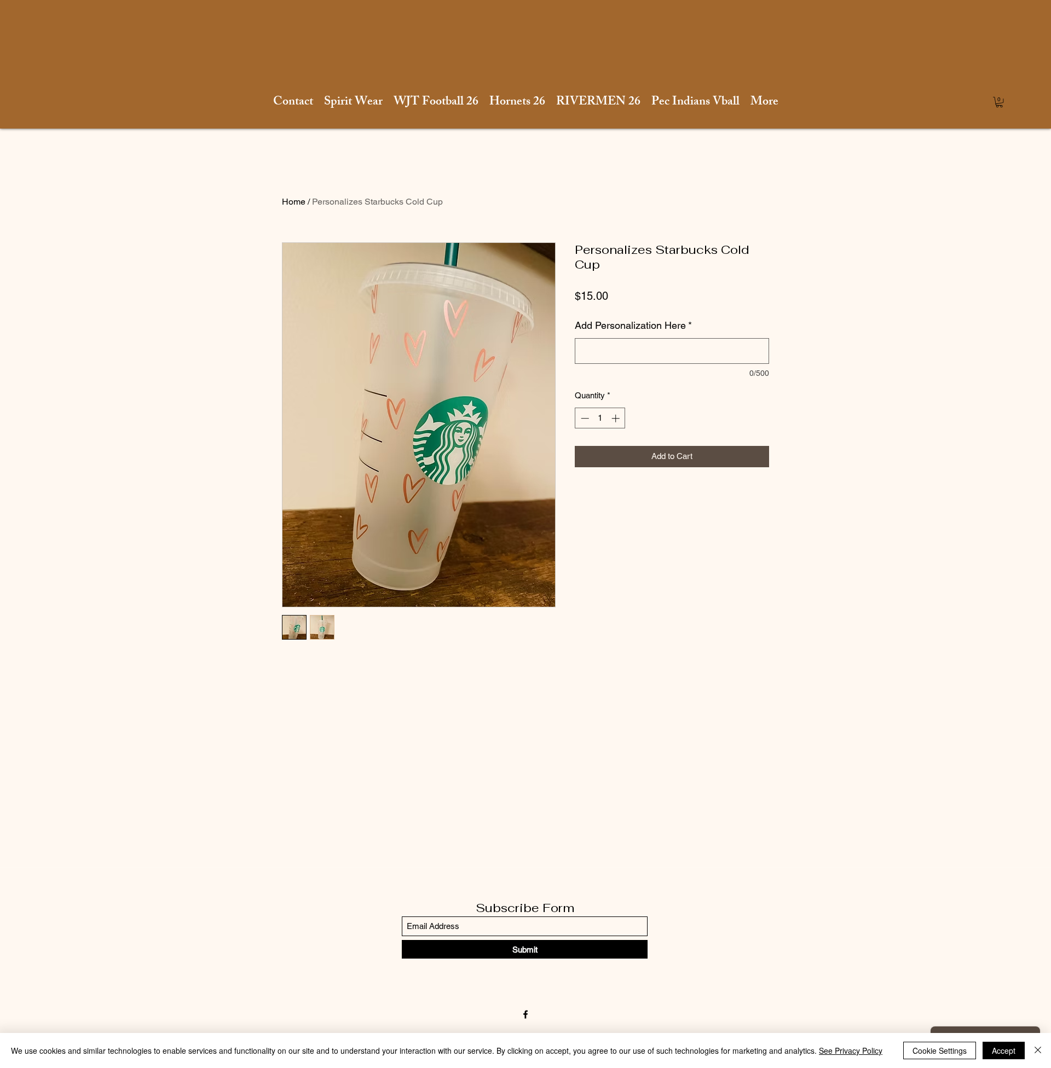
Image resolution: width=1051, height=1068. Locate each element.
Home (293, 201)
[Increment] (616, 418)
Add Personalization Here (633, 325)
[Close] (1037, 1050)
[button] (999, 102)
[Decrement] (583, 418)
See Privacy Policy (850, 1050)
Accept (1003, 1050)
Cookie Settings (940, 1050)
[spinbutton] (600, 418)
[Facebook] (525, 1014)
